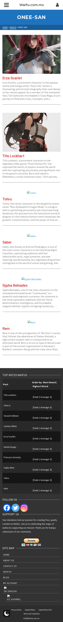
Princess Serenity (12, 457)
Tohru (6, 478)
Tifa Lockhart (10, 395)
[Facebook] (7, 508)
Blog (6, 577)
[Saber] (31, 236)
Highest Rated (40, 386)
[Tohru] (31, 193)
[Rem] (31, 322)
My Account (10, 583)
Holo (6, 488)
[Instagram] (24, 508)
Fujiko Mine (9, 467)
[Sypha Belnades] (31, 279)
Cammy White (10, 426)
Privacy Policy (16, 610)
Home (6, 554)
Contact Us (10, 566)
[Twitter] (15, 508)
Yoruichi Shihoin (11, 415)
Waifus (7, 571)
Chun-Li (7, 405)
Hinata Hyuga (10, 446)
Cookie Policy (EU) (45, 610)
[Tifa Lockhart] (31, 132)
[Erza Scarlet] (31, 54)
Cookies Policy (30, 610)
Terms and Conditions (32, 614)
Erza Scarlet (9, 436)
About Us (8, 560)
